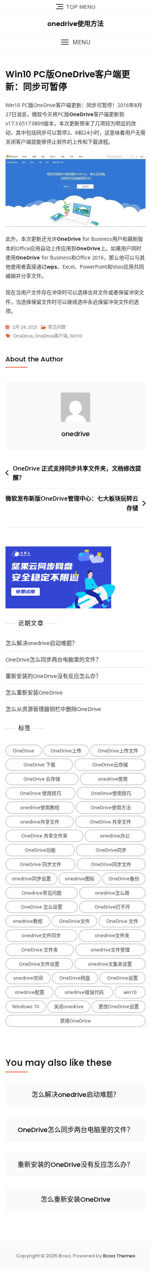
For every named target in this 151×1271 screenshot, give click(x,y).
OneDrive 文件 (122, 921)
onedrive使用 (113, 779)
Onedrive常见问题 (42, 892)
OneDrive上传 (66, 750)
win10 (76, 336)
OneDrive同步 (111, 850)
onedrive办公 (115, 835)
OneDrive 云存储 (41, 779)
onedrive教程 (28, 921)
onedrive (75, 433)
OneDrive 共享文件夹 (44, 835)
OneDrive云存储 (110, 764)
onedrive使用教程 (39, 807)
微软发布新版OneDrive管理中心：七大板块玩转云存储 (71, 503)
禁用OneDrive (75, 1020)
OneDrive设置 (122, 978)
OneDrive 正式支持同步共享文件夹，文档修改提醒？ (77, 473)
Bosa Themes (119, 1255)
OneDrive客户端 (51, 336)
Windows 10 (25, 1006)
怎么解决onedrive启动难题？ (41, 642)
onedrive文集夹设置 (110, 964)
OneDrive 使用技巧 (40, 793)
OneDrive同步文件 (111, 864)
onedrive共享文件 (39, 821)
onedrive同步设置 (31, 878)
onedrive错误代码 (84, 992)
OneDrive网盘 (74, 978)
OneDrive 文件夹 (39, 949)
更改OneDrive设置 (119, 1006)
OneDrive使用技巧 (111, 793)
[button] (75, 42)
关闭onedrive (69, 1006)
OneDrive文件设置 (39, 964)
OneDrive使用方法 (111, 807)
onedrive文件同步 (41, 935)
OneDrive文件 (74, 921)
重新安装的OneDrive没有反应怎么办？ (53, 675)
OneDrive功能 (40, 850)
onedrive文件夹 (112, 935)
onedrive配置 (29, 992)
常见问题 (57, 327)
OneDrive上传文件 (118, 750)
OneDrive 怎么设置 (41, 906)
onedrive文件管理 (110, 949)
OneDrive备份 (123, 878)
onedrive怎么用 (112, 892)
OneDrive (23, 336)
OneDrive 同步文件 (40, 864)
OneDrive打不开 (112, 906)
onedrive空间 (28, 978)
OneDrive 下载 (39, 764)
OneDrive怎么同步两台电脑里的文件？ (53, 659)
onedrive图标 (80, 878)
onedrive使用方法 (75, 23)
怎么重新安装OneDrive (34, 692)
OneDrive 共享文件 (110, 821)
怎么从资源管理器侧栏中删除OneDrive (53, 708)
